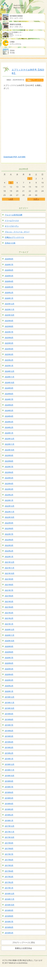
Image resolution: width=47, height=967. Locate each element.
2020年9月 (9, 646)
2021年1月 (9, 624)
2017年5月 (9, 865)
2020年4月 (9, 674)
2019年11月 (9, 702)
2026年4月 (9, 281)
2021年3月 (9, 612)
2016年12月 (9, 893)
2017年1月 (9, 888)
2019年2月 (9, 753)
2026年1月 (9, 298)
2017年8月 (9, 848)
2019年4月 (9, 742)
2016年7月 (9, 921)
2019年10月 (9, 708)
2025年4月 (9, 349)
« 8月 (11, 199)
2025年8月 (9, 326)
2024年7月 (9, 399)
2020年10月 (9, 640)
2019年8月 (9, 719)
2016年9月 (9, 910)
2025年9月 (9, 320)
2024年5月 (9, 410)
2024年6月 (9, 405)
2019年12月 (9, 697)
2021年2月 (9, 618)
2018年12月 (9, 764)
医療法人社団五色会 (23, 948)
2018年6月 (9, 792)
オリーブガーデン (12, 226)
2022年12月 (9, 506)
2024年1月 (9, 433)
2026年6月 (9, 270)
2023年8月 (9, 461)
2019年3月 (9, 747)
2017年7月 (9, 854)
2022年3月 (9, 545)
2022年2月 (9, 551)
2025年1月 (9, 365)
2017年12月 (9, 826)
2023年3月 (9, 489)
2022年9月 (9, 523)
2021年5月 (9, 601)
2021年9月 (9, 579)
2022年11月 (9, 511)
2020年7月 (9, 657)
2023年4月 (9, 483)
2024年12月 (9, 371)
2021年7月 (9, 590)
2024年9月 (9, 388)
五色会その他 (10, 243)
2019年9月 (9, 714)
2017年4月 (9, 871)
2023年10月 (9, 450)
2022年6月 (9, 539)
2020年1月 (9, 691)
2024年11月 (9, 377)
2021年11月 (9, 568)
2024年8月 (9, 393)
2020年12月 (9, 629)
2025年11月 (9, 309)
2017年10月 (9, 837)
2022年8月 (9, 528)
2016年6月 (9, 927)
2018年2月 (9, 815)
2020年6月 (9, 663)
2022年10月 (9, 517)
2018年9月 (9, 781)
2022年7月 (9, 534)
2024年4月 (9, 416)
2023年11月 (9, 444)
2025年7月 (9, 332)
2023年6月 (9, 472)
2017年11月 (9, 831)
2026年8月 (9, 259)
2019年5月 (9, 736)
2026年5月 (9, 276)
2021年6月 (9, 596)
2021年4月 (9, 607)
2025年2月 (9, 360)
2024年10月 (9, 382)
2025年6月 (9, 337)
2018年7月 (9, 787)
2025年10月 (9, 315)
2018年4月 (9, 803)
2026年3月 (9, 287)
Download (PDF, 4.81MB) (14, 156)
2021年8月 (9, 584)
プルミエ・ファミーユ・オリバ (17, 231)
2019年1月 (9, 758)
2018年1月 (9, 820)
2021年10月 (9, 573)
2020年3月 (9, 680)
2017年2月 (9, 882)
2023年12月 (9, 438)
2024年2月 (9, 427)
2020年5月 (9, 669)
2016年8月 (9, 916)
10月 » (36, 199)
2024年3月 (9, 421)
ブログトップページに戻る (23, 942)
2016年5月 (9, 933)
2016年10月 (9, 905)
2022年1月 (9, 556)
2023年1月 (9, 500)
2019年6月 (9, 730)
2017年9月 (9, 843)
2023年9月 (9, 455)
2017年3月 (9, 876)
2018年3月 (9, 809)
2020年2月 (9, 686)
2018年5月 (9, 798)
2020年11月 (9, 635)
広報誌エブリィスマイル (14, 237)
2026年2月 (9, 292)
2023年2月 (9, 495)
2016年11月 (9, 899)
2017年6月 (9, 860)
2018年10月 (9, 775)
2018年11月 (9, 770)
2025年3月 (9, 354)
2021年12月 (9, 562)
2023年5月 (9, 478)
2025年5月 (9, 343)
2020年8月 (9, 652)
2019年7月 (9, 725)
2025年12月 (9, 304)
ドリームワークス (12, 220)
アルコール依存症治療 (13, 215)
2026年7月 (9, 264)
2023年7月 (9, 466)
